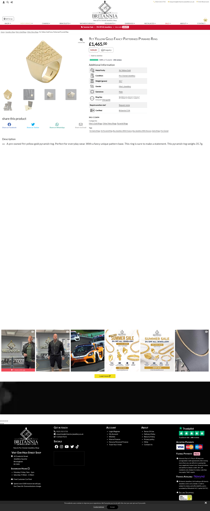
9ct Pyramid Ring (106, 131)
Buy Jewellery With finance (122, 131)
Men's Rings (25, 23)
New (95, 20)
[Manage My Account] (4, 2)
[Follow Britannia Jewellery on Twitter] (72, 446)
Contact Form (61, 437)
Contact (201, 23)
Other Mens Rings (32, 32)
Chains (45, 23)
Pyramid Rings (122, 123)
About (183, 23)
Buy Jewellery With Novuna (141, 131)
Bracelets (64, 23)
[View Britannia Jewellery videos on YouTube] (67, 446)
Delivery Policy (149, 434)
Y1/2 (136, 97)
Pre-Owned (102, 20)
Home (2, 32)
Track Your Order (115, 444)
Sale (167, 23)
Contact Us (148, 444)
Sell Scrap (9, 19)
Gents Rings (156, 131)
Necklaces (149, 23)
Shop (7, 23)
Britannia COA (124, 110)
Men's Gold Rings (21, 32)
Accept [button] (112, 507)
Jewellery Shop (112, 20)
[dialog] (105, 506)
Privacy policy (149, 439)
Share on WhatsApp (57, 127)
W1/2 (123, 97)
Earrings (129, 23)
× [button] (206, 503)
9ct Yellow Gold (125, 70)
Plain (121, 92)
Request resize (124, 105)
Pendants (109, 23)
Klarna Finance (114, 439)
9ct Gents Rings (94, 131)
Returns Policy (149, 437)
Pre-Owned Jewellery (127, 76)
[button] (8, 2)
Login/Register (114, 431)
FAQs (146, 442)
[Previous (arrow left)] (1, 423)
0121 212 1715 (62, 431)
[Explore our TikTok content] (77, 446)
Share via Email (80, 127)
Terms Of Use (149, 431)
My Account (113, 434)
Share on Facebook (9, 127)
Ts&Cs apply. (190, 472)
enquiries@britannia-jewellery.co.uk (69, 434)
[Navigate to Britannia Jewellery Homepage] (105, 10)
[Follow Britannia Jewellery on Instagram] (61, 446)
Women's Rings (87, 23)
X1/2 (130, 97)
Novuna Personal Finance (118, 442)
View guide (106, 100)
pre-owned (164, 131)
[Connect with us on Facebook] (56, 446)
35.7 (120, 81)
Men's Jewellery (125, 86)
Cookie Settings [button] (99, 507)
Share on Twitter (33, 127)
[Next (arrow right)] (3, 423)
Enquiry (107, 50)
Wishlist (112, 437)
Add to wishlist (96, 56)
